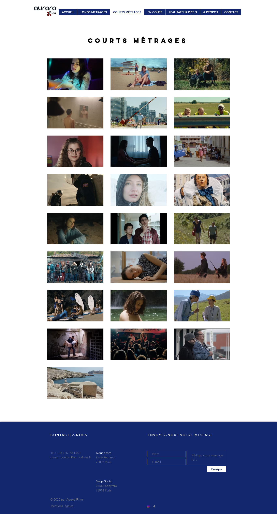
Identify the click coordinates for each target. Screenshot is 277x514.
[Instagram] (148, 506)
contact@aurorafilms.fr (76, 457)
